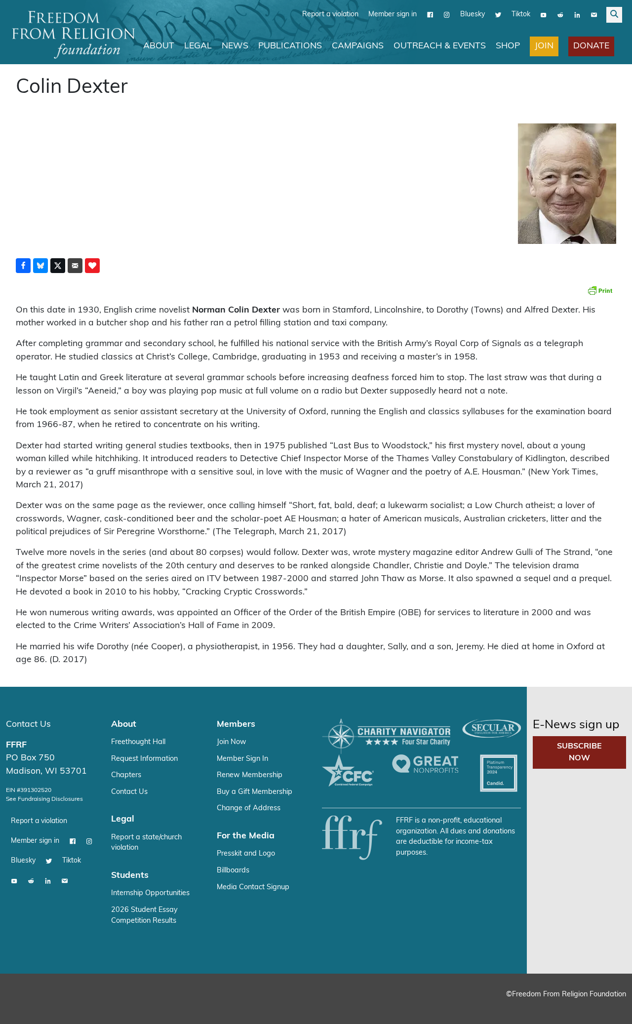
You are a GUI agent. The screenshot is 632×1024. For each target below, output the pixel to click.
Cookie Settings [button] (551, 1007)
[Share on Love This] (92, 265)
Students (130, 875)
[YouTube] (543, 14)
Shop (508, 45)
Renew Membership (249, 775)
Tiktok (521, 14)
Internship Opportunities (150, 893)
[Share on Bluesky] (40, 265)
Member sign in (392, 14)
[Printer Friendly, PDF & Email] (600, 290)
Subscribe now (579, 752)
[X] (498, 14)
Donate (591, 45)
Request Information (144, 758)
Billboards (233, 870)
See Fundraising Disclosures (44, 799)
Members (236, 724)
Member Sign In (242, 758)
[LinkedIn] (577, 14)
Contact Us (28, 724)
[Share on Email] (75, 265)
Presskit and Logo (246, 853)
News (235, 45)
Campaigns (358, 45)
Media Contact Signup (253, 887)
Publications (290, 45)
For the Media (246, 835)
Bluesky (472, 14)
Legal (198, 45)
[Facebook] (430, 14)
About (158, 45)
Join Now (231, 742)
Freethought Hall (138, 742)
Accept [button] (603, 1007)
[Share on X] (57, 265)
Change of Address (248, 808)
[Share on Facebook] (23, 265)
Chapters (126, 775)
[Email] (594, 14)
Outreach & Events (440, 45)
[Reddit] (560, 14)
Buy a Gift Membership (254, 791)
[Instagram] (446, 14)
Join (544, 45)
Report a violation (330, 14)
